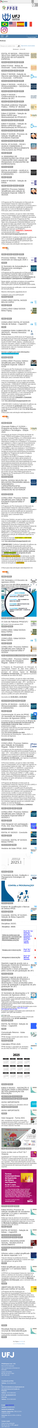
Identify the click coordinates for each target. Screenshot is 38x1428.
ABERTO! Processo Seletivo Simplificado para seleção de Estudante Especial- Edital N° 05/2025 (13, 192)
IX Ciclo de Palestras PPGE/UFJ (14, 622)
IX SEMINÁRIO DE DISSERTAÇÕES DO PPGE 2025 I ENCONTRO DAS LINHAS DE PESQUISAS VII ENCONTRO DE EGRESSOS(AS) (15, 160)
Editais (4, 152)
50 (23, 1341)
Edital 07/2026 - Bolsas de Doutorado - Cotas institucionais (14, 67)
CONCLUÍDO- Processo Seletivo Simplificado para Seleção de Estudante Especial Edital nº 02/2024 (14, 649)
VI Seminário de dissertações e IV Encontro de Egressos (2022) (15, 994)
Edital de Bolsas (6, 844)
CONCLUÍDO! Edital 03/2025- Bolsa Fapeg (13, 310)
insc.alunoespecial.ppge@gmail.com (18, 401)
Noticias (10, 62)
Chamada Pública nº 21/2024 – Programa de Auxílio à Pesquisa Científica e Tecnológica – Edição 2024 (14, 429)
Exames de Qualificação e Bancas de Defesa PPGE (15, 908)
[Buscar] (19, 45)
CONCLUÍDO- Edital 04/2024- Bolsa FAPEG (13, 631)
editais (16, 62)
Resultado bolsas (6, 109)
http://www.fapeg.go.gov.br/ (27, 1318)
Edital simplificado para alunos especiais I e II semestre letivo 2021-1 (13, 1269)
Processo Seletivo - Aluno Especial (16, 655)
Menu (3, 655)
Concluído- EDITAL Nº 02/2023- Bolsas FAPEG (14, 841)
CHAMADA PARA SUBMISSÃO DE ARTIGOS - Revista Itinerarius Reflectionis (15, 332)
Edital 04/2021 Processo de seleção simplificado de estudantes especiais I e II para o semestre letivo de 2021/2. (15, 1212)
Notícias (4, 62)
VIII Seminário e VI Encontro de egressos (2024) (14, 581)
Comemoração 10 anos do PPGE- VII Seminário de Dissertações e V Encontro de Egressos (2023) (15, 716)
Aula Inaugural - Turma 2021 (13, 1118)
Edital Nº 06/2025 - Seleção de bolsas (13, 182)
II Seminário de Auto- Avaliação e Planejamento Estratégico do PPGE (15, 877)
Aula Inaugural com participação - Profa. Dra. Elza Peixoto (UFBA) (15, 825)
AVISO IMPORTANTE (10, 1102)
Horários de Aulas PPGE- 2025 (14, 848)
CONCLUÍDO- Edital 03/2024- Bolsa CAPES (13, 639)
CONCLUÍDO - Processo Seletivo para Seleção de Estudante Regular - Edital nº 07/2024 (15, 661)
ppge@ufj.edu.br (21, 292)
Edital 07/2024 (5, 700)
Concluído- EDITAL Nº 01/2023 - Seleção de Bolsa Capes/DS (14, 916)
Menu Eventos (6, 1247)
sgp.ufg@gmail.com (10, 1395)
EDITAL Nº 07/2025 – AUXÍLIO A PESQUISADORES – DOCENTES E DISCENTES (15, 172)
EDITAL (21, 62)
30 (21, 1341)
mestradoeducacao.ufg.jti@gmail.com (14, 1387)
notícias (4, 1263)
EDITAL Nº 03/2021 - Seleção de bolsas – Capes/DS (14, 1231)
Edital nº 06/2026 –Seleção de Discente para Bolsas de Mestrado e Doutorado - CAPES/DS (15, 76)
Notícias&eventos (16, 1247)
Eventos (9, 618)
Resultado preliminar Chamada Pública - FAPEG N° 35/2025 (14, 106)
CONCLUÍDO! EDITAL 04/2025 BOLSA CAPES (14, 301)
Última (23, 1343)
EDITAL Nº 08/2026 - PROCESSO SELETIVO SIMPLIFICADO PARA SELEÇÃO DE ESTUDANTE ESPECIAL (15, 56)
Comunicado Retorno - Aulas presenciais (13, 1033)
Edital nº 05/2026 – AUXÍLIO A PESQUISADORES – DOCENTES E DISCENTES (15, 86)
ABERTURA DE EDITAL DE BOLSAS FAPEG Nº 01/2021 (13, 1288)
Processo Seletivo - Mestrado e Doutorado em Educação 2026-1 (14, 259)
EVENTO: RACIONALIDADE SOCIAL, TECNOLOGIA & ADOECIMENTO (13, 1243)
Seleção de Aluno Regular (9, 1098)
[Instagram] (4, 33)
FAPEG (15, 109)
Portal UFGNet (32, 37)
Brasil (6, 1)
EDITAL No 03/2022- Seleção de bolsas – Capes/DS (14, 1025)
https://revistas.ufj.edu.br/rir (10, 353)
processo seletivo (17, 1096)
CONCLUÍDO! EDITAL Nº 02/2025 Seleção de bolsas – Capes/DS (15, 323)
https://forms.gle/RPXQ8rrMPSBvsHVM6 (14, 1008)
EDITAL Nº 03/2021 (15, 1235)
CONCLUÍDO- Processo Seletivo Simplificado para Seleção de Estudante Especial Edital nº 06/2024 (14, 500)
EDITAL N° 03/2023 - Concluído (14, 832)
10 (20, 1341)
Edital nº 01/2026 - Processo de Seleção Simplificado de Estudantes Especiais (14, 136)
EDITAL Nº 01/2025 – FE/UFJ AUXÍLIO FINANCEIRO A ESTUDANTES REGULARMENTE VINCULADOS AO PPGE (15, 147)
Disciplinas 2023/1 (8, 924)
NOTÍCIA (4, 1206)
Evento (4, 618)
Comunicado (5, 1235)
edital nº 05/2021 (6, 1096)
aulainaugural (9, 1148)
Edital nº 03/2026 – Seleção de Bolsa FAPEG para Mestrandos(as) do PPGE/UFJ (14, 115)
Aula (3, 1148)
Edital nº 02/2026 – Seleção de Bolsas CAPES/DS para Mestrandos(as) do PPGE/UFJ (14, 125)
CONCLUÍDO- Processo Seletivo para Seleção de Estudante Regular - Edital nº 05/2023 (14, 745)
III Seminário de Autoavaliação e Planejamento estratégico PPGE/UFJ (14, 268)
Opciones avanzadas (28, 46)
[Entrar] (1, 1)
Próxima (19, 1343)
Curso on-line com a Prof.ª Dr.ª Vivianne (14, 1153)
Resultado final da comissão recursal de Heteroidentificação (14, 1330)
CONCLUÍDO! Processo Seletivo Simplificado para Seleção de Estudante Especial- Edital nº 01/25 (14, 363)
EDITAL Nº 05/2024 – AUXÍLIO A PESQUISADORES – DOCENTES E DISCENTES (15, 706)
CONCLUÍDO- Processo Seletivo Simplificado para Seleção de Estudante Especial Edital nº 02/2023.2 (14, 814)
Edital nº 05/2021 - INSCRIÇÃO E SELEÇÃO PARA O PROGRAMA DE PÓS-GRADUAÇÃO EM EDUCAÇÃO (15, 1090)
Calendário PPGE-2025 (10, 1044)
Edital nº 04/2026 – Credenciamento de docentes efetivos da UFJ (13, 96)
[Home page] (9, 8)
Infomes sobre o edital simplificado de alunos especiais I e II (15, 1254)
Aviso (3, 1106)
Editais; (4, 808)
